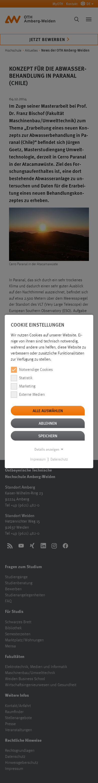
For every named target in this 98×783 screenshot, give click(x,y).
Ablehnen (48, 423)
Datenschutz (59, 459)
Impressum (38, 459)
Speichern (47, 436)
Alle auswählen (48, 410)
